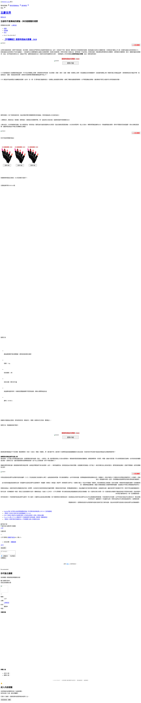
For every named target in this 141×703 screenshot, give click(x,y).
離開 (9, 699)
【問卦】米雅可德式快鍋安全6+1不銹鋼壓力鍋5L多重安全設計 (22, 519)
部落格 (6, 30)
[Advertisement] (56, 94)
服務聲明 (86, 680)
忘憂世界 (6, 12)
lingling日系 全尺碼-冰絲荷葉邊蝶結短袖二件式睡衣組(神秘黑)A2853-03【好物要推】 (28, 511)
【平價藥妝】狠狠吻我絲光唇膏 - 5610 (20, 39)
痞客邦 (10, 537)
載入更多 (3, 548)
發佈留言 (3, 558)
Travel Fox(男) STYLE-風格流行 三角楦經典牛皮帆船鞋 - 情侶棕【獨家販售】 (26, 517)
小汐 (2, 528)
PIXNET (58, 680)
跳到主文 (3, 17)
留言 (13, 537)
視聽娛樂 (13, 542)
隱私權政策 (79, 680)
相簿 (5, 28)
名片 (5, 32)
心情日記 (14, 25)
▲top (2, 544)
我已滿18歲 (4, 699)
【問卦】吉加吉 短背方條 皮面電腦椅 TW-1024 (17, 513)
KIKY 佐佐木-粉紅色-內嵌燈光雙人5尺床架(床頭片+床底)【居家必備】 (24, 515)
